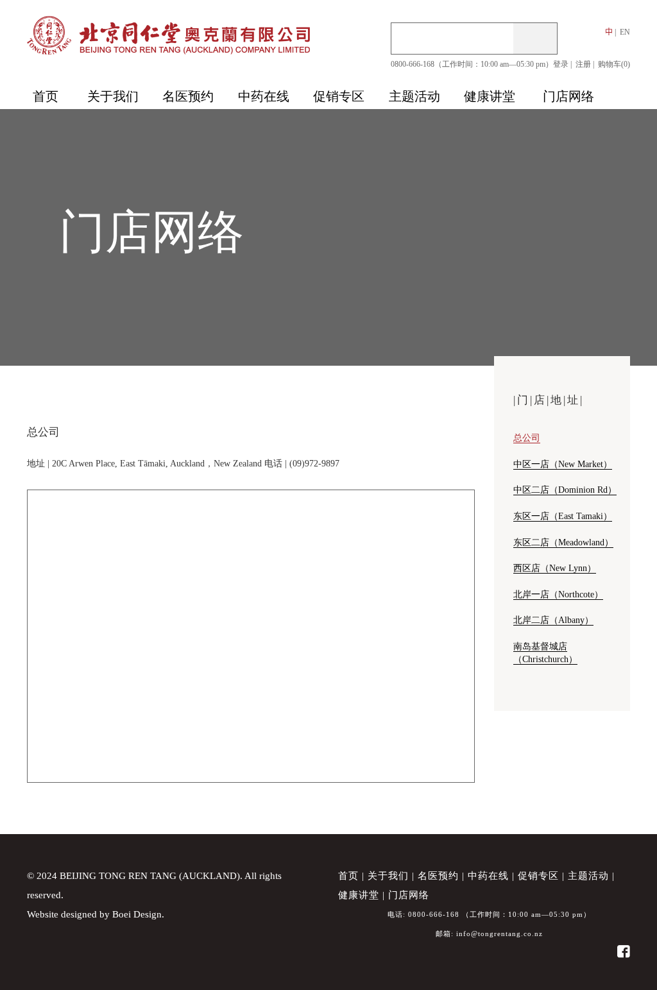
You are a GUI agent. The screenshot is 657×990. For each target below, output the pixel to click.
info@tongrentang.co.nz (499, 933)
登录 (560, 64)
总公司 (526, 437)
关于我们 (388, 875)
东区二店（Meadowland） (563, 542)
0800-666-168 (433, 914)
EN (625, 32)
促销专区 (538, 875)
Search (535, 38)
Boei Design (137, 914)
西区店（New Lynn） (554, 568)
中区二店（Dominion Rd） (565, 489)
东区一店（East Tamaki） (562, 516)
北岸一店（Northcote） (558, 594)
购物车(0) (614, 64)
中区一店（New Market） (562, 464)
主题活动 (588, 875)
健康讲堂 (358, 894)
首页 (348, 875)
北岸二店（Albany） (553, 620)
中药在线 (488, 875)
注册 (583, 64)
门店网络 (408, 894)
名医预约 (438, 875)
